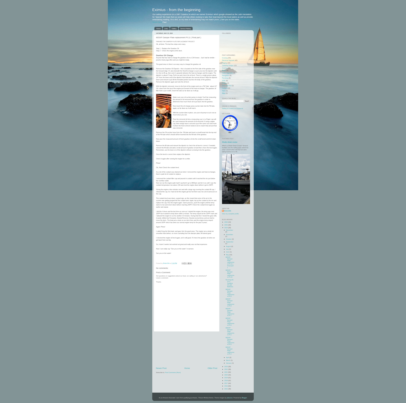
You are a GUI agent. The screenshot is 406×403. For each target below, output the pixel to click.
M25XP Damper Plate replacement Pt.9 (230, 293)
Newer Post (161, 368)
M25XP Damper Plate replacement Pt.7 (230, 312)
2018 (226, 380)
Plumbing (225, 78)
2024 (226, 228)
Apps (223, 91)
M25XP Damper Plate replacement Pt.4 (230, 350)
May (227, 255)
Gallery (174, 28)
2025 (226, 225)
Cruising (225, 58)
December (229, 230)
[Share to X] (187, 263)
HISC (224, 80)
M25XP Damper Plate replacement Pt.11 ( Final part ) (230, 262)
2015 (226, 389)
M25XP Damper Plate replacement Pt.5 (230, 331)
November (229, 234)
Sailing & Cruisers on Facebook (232, 108)
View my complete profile (230, 214)
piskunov (230, 398)
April (227, 357)
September (229, 242)
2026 (226, 222)
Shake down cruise (229, 142)
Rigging (224, 63)
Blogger (244, 398)
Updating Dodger (227, 65)
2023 (226, 366)
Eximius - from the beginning (176, 10)
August (228, 246)
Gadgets (225, 88)
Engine (224, 83)
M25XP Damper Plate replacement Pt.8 (230, 302)
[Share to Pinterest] (191, 263)
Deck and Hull (226, 85)
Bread (224, 70)
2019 (226, 377)
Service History (185, 28)
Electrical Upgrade (228, 60)
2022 (226, 369)
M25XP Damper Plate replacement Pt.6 (230, 321)
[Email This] (183, 263)
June (228, 252)
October (229, 239)
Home (158, 28)
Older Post (212, 368)
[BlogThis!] (185, 263)
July (227, 249)
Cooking (225, 68)
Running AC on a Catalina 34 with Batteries (230, 283)
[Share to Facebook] (189, 263)
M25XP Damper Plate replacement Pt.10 (230, 273)
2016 (226, 386)
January (229, 363)
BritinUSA (227, 211)
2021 (226, 372)
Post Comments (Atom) (173, 372)
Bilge (223, 93)
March (228, 360)
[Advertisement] (186, 349)
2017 (226, 383)
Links (166, 28)
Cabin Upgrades (227, 73)
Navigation (225, 75)
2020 (226, 375)
